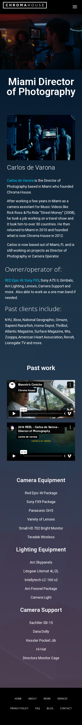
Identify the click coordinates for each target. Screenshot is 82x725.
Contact (66, 708)
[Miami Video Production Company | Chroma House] (25, 5)
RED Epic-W (14, 280)
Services (62, 698)
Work (47, 698)
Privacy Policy (19, 708)
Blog (50, 708)
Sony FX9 (31, 280)
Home (18, 698)
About (32, 698)
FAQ (37, 708)
